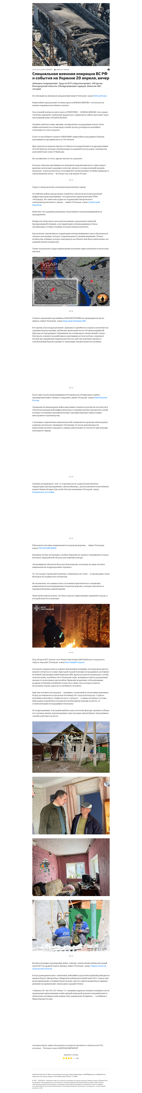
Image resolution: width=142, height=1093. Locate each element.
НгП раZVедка (100, 96)
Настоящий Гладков (74, 662)
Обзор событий (46, 69)
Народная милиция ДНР (74, 321)
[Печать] (109, 69)
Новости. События (62, 69)
